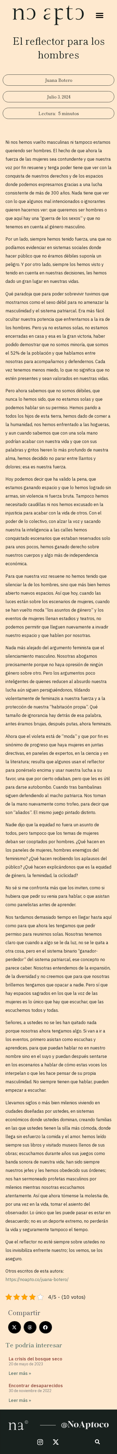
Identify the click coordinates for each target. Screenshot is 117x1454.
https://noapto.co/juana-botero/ (37, 1279)
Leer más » (20, 1373)
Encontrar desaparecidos (36, 1385)
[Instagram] (40, 1442)
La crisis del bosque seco (35, 1359)
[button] (100, 15)
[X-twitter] (55, 1442)
